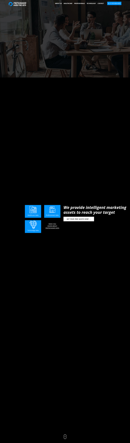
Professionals (79, 3)
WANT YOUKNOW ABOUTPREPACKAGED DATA (52, 226)
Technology (91, 3)
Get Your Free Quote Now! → (79, 219)
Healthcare (68, 3)
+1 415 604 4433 (115, 3)
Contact (101, 3)
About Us (58, 3)
